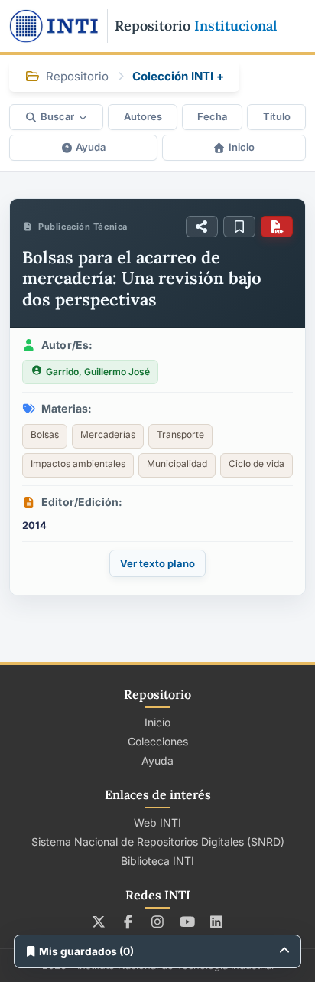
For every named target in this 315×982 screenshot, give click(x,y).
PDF (277, 226)
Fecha (212, 116)
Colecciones (158, 741)
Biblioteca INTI (157, 860)
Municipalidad (177, 463)
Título (277, 116)
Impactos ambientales (78, 463)
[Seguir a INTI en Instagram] (158, 921)
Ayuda (91, 147)
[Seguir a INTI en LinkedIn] (217, 921)
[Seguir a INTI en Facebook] (128, 921)
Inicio (242, 147)
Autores (143, 116)
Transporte (180, 434)
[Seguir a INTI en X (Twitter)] (99, 921)
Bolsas (45, 434)
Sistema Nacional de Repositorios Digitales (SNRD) (157, 841)
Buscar (57, 116)
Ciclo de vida (256, 463)
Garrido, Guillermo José (98, 371)
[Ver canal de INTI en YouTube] (187, 921)
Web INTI (157, 822)
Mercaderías (107, 434)
